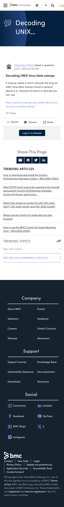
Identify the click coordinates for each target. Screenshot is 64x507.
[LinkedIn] (43, 160)
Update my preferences (39, 464)
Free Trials (23, 461)
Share (50, 122)
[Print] (28, 160)
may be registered (35, 491)
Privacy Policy (14, 464)
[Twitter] (36, 160)
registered (14, 491)
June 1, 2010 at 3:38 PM (26, 68)
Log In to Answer (32, 133)
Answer (33, 122)
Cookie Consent (15, 472)
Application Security (17, 468)
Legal (36, 461)
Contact (8, 461)
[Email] (20, 160)
